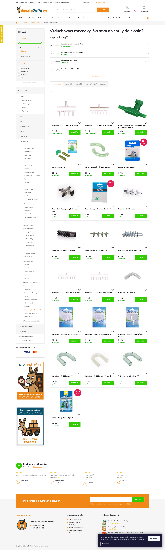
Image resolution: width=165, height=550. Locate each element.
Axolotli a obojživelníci (31, 199)
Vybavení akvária (27, 286)
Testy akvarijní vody (30, 217)
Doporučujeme (56, 84)
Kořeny (26, 278)
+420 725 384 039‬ (38, 528)
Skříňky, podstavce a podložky (31, 321)
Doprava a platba (35, 2)
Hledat (103, 10)
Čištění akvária (28, 207)
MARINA (24, 74)
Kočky (22, 121)
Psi (21, 116)
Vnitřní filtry (29, 242)
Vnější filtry (29, 239)
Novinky (24, 107)
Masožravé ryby (29, 172)
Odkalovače (27, 306)
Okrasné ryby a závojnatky (32, 176)
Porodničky (27, 296)
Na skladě (25, 56)
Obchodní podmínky (75, 530)
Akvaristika (24, 141)
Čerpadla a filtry (29, 229)
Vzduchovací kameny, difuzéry (33, 293)
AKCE (22, 97)
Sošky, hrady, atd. (29, 271)
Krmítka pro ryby (29, 148)
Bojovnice (27, 162)
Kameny (26, 275)
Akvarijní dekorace (28, 261)
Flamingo (24, 71)
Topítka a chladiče (29, 253)
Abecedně (103, 84)
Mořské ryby (28, 193)
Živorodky (27, 186)
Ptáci (22, 131)
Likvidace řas (28, 214)
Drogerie (23, 332)
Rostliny (26, 264)
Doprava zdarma (27, 100)
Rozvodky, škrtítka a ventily (32, 310)
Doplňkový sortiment (26, 336)
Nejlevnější (68, 84)
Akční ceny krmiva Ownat (30, 104)
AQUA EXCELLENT (27, 68)
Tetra (23, 77)
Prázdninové (28, 158)
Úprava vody (28, 211)
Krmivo (25, 145)
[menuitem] (21, 18)
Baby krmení (28, 155)
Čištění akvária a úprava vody (31, 204)
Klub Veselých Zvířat (21, 2)
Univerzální (27, 152)
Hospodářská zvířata (26, 327)
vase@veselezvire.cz (38, 525)
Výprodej (25, 111)
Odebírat (138, 499)
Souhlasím (153, 539)
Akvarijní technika (28, 225)
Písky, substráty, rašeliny (30, 282)
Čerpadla (29, 232)
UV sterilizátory (29, 257)
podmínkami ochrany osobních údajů (119, 504)
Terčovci (26, 182)
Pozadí (26, 268)
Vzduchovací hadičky (30, 313)
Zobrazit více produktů (99, 76)
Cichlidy (26, 169)
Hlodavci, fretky (25, 126)
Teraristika (23, 136)
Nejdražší (79, 84)
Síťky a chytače (28, 303)
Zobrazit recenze (37, 467)
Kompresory (30, 235)
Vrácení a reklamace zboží (62, 2)
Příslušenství (30, 246)
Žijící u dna (27, 179)
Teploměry (27, 289)
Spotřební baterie (27, 340)
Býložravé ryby (28, 165)
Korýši (26, 196)
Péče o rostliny (28, 221)
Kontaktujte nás (47, 2)
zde (143, 539)
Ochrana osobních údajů (76, 533)
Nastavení (105, 544)
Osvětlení (27, 250)
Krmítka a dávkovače (30, 300)
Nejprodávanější (91, 84)
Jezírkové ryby (28, 189)
